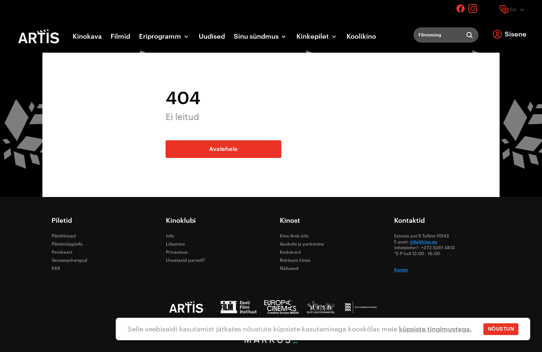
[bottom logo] (271, 341)
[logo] (38, 36)
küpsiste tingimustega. (435, 329)
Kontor (401, 270)
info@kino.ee (423, 242)
